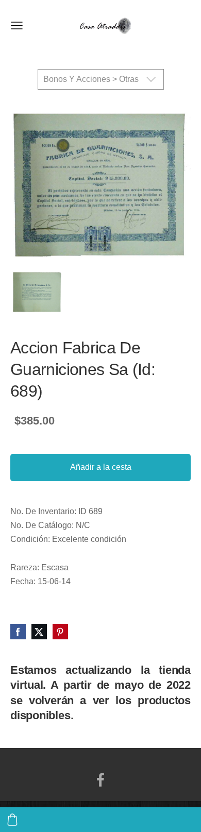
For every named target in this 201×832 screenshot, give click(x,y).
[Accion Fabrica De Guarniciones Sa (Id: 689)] (36, 292)
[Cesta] (12, 819)
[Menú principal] (17, 25)
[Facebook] (100, 780)
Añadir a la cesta (100, 467)
